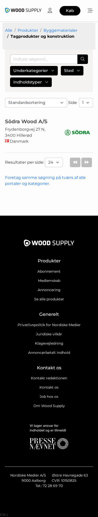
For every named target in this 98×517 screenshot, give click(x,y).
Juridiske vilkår (49, 334)
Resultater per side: (25, 162)
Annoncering (49, 290)
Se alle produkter (49, 299)
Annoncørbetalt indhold (49, 352)
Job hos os (49, 396)
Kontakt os (49, 387)
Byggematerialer (60, 30)
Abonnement (49, 271)
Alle (8, 30)
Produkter (28, 30)
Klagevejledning (49, 343)
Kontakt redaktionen (49, 378)
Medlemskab (49, 280)
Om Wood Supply (49, 406)
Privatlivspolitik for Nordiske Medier (49, 325)
